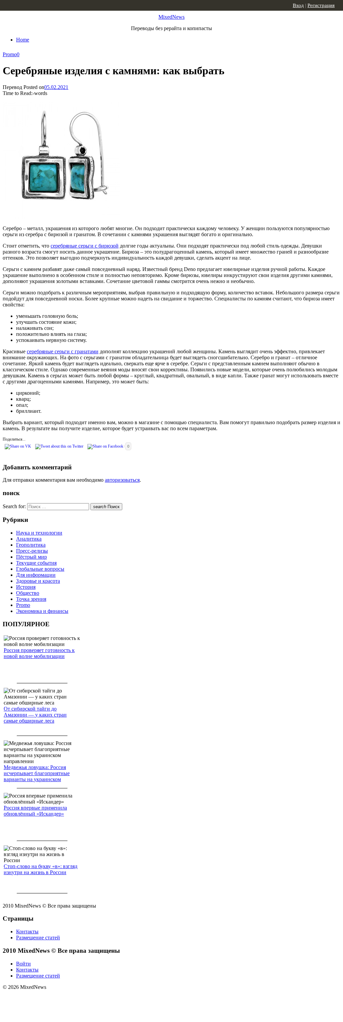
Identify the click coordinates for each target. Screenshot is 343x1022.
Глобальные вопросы (40, 569)
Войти (23, 963)
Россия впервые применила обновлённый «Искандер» (35, 811)
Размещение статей (38, 937)
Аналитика (29, 539)
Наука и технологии (39, 533)
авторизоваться (122, 480)
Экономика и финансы (42, 611)
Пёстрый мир (31, 557)
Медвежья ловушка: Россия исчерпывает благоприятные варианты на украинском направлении (37, 776)
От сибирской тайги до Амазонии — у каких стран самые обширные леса (35, 715)
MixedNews (171, 17)
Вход (298, 5)
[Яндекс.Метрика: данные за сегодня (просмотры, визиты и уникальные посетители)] (55, 999)
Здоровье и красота (38, 581)
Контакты (27, 931)
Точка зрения (31, 599)
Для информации (36, 575)
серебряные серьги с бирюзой (85, 246)
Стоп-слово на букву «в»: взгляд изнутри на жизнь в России (40, 869)
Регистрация (321, 5)
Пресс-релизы (32, 551)
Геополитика (31, 545)
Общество (27, 593)
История (26, 587)
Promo (10, 54)
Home (22, 39)
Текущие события (36, 563)
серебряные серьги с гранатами (62, 351)
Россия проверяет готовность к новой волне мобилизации (39, 653)
